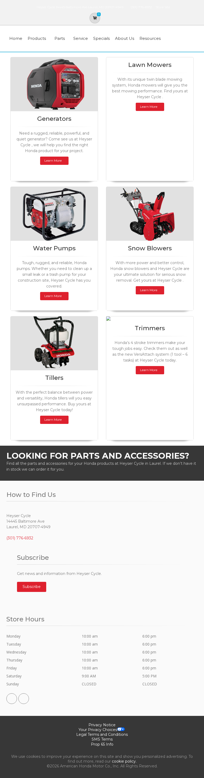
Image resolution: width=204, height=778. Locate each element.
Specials (101, 38)
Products (37, 38)
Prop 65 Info (102, 744)
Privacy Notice (102, 725)
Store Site (163, 7)
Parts (59, 38)
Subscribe (32, 586)
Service (80, 38)
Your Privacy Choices (98, 729)
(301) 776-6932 (141, 7)
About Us (124, 38)
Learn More (53, 160)
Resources (150, 38)
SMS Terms (102, 739)
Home (15, 38)
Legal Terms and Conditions (102, 734)
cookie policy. (124, 761)
